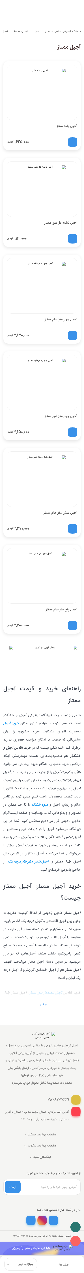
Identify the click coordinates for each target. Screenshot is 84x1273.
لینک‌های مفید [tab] (42, 1157)
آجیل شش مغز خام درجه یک (28, 862)
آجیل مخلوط (21, 31)
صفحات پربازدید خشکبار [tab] (42, 1134)
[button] (42, 1005)
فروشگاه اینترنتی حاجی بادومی (63, 31)
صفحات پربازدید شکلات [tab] (42, 1145)
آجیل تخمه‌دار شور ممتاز (45, 993)
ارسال (12, 1186)
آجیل (36, 31)
